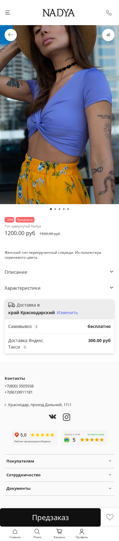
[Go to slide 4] (64, 209)
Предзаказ (50, 517)
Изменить (67, 312)
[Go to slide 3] (59, 209)
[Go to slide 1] (51, 209)
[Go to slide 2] (55, 209)
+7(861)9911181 (19, 392)
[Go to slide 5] (68, 209)
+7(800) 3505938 (19, 386)
